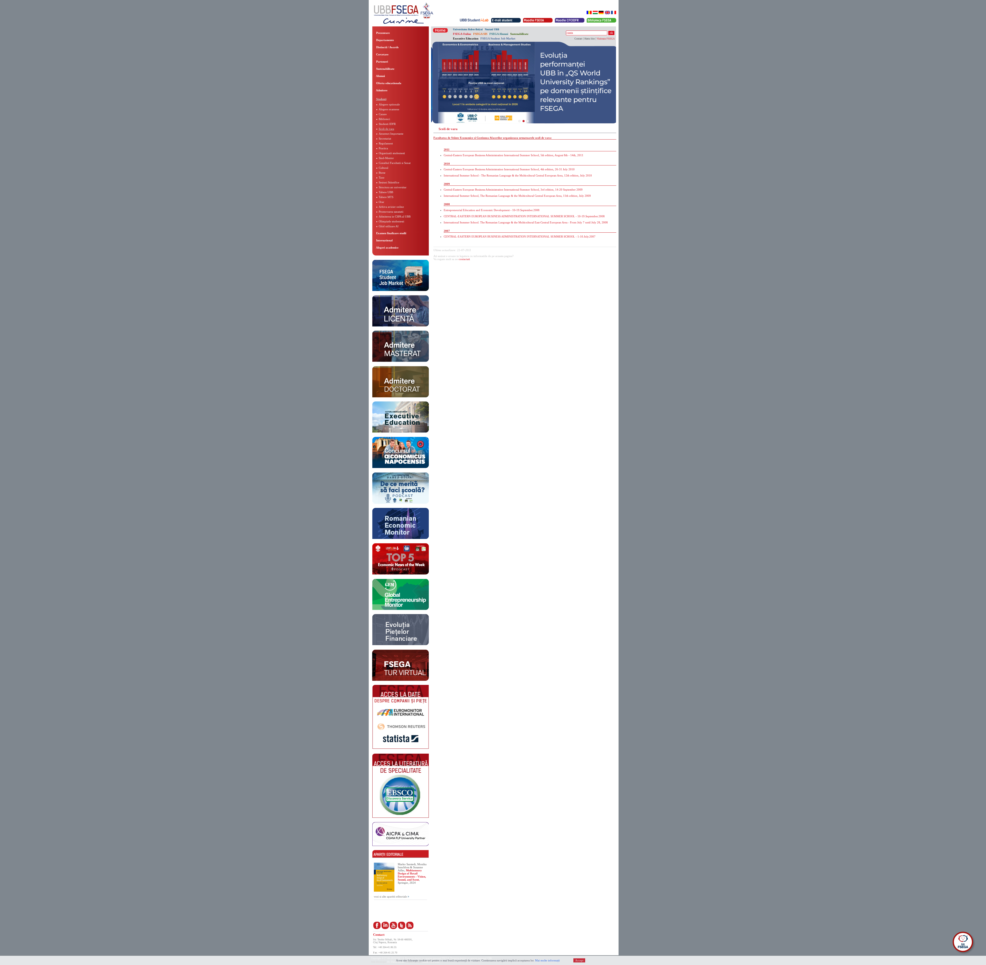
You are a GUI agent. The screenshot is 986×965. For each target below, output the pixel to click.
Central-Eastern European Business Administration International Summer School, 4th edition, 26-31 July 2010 (509, 169)
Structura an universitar (392, 187)
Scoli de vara (386, 128)
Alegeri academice (387, 247)
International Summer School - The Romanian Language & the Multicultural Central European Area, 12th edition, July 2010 (518, 175)
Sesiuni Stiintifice (389, 182)
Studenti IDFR (387, 123)
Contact (578, 38)
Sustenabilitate (384, 68)
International (384, 240)
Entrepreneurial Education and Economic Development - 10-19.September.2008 (491, 210)
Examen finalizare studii (390, 233)
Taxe (381, 177)
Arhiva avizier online (391, 206)
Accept (579, 960)
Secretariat (385, 138)
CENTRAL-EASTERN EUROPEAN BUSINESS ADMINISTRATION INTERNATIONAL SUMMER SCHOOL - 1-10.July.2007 (519, 236)
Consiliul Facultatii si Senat (395, 162)
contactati (464, 259)
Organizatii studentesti (392, 153)
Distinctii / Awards (387, 47)
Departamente (384, 40)
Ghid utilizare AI (389, 226)
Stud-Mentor (386, 158)
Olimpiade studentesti (391, 221)
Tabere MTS (386, 197)
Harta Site (589, 38)
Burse (382, 172)
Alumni (380, 75)
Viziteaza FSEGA (606, 38)
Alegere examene (389, 109)
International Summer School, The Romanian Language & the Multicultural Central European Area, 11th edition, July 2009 (517, 195)
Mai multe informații (547, 960)
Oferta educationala (388, 83)
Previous (423, 82)
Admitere (381, 90)
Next (624, 82)
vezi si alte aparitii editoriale (391, 896)
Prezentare (382, 32)
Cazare (383, 114)
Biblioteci (384, 119)
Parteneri (381, 61)
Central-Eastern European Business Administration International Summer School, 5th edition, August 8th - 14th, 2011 (513, 155)
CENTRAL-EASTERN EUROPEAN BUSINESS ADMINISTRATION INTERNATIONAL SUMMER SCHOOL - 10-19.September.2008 (524, 216)
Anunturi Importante (391, 133)
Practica (383, 148)
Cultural (383, 167)
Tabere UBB (386, 192)
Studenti (381, 99)
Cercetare (381, 54)
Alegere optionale (389, 104)
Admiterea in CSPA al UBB (395, 216)
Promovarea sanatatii (391, 211)
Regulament (386, 143)
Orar (381, 201)
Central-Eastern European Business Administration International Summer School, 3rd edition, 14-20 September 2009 (513, 189)
